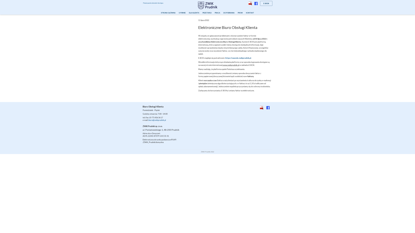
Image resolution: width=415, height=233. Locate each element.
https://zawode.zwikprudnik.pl (238, 58)
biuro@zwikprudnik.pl (157, 120)
